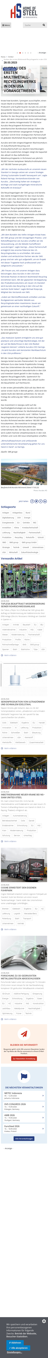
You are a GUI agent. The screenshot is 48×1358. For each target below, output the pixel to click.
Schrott (41, 537)
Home (3, 57)
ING (34, 523)
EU (18, 523)
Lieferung (6, 533)
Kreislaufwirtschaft (30, 528)
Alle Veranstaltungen (24, 1138)
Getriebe (26, 523)
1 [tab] (17, 53)
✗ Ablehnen (15, 1342)
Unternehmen (37, 547)
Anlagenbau (17, 513)
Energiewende (8, 523)
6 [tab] (30, 53)
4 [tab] (25, 53)
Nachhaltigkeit (19, 533)
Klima (16, 528)
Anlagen (5, 513)
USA (4, 552)
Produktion (6, 537)
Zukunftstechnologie (29, 552)
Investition (6, 528)
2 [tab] (20, 53)
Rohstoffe (30, 537)
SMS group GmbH (29, 542)
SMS (4, 542)
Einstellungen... (14, 1352)
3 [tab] (22, 53)
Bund (28, 513)
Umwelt (26, 547)
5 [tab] (28, 53)
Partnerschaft (34, 533)
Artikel (10, 57)
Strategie (6, 547)
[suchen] (44, 25)
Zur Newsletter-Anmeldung (24, 1058)
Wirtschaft (13, 552)
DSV (19, 518)
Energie (27, 518)
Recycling (19, 537)
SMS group (13, 542)
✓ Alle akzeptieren (18, 1347)
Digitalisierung (8, 518)
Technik (16, 547)
